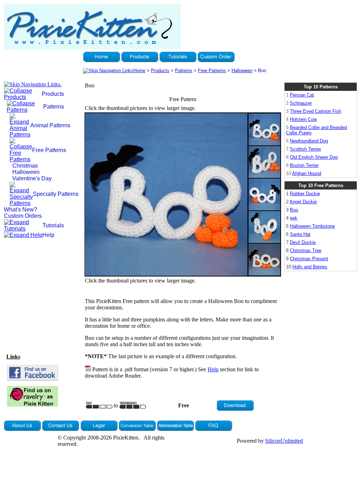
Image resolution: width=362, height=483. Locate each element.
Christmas (25, 166)
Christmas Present (309, 258)
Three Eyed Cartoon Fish (315, 111)
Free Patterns (212, 70)
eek (293, 218)
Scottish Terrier (305, 149)
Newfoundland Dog (309, 141)
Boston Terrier (304, 165)
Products (160, 70)
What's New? (20, 209)
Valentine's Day (32, 178)
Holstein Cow (303, 119)
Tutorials (53, 225)
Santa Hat (300, 234)
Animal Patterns (50, 125)
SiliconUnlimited (284, 441)
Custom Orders (23, 216)
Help (48, 235)
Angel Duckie (303, 201)
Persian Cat (302, 95)
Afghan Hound (306, 173)
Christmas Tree (305, 250)
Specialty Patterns (55, 194)
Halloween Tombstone (312, 226)
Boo (294, 210)
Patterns (183, 70)
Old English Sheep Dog (314, 157)
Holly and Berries (309, 266)
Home (139, 70)
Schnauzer (301, 103)
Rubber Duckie (305, 193)
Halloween (242, 70)
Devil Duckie (303, 242)
